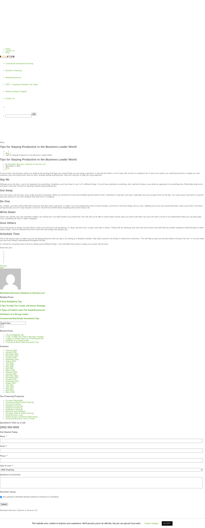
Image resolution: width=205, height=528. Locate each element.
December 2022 (12, 354)
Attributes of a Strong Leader (14, 314)
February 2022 (11, 372)
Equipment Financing (14, 406)
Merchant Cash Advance (15, 411)
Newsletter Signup (8, 492)
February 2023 (11, 350)
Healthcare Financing (14, 409)
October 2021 (11, 379)
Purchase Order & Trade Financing (20, 413)
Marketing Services (13, 77)
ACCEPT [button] (167, 523)
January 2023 (11, 352)
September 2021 (12, 381)
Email (3, 446)
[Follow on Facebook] (102, 38)
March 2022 (10, 370)
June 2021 (10, 387)
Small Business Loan (14, 415)
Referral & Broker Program (16, 91)
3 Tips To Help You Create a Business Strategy (22, 305)
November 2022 (12, 356)
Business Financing (13, 70)
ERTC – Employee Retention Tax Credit (22, 84)
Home (8, 49)
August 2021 (11, 383)
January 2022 (11, 374)
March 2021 (10, 392)
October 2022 (11, 358)
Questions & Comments (10, 475)
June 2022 (10, 365)
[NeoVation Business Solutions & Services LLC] (102, 56)
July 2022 (9, 363)
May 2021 (10, 389)
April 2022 (10, 369)
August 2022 (11, 361)
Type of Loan (6, 466)
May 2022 (10, 367)
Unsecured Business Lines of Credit (20, 419)
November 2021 (12, 378)
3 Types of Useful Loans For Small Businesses (22, 310)
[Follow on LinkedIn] (102, 43)
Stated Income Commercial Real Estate (22, 417)
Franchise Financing (14, 408)
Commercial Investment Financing (19, 63)
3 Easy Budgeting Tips (11, 301)
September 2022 (12, 359)
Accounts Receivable (14, 400)
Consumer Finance (13, 404)
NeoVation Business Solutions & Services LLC (27, 164)
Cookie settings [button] (151, 523)
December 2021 (12, 376)
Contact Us (10, 51)
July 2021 (9, 385)
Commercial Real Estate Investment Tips (19, 318)
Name (3, 436)
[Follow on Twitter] (102, 32)
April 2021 (10, 390)
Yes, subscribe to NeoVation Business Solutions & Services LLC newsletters (31, 497)
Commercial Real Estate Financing (20, 402)
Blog (7, 52)
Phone (3, 456)
